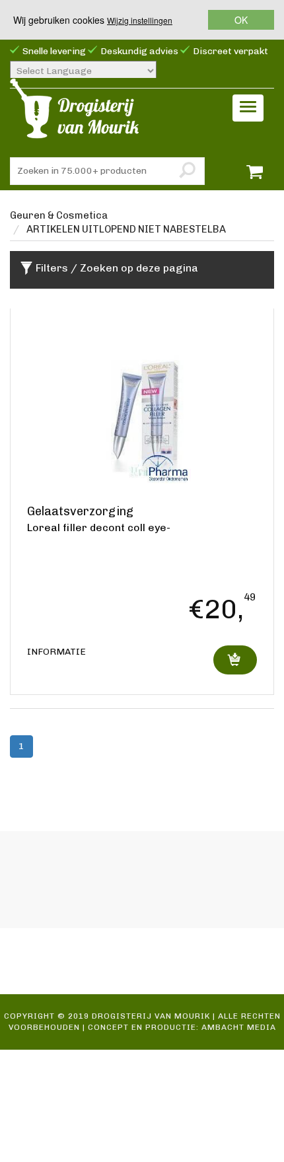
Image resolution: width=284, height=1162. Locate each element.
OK (241, 19)
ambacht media (238, 1027)
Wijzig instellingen (139, 20)
